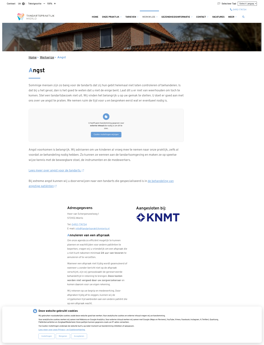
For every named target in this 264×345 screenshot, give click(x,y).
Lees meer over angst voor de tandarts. (55, 170)
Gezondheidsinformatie (175, 17)
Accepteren (79, 336)
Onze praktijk (110, 17)
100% (49, 3)
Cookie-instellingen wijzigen (106, 134)
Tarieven (130, 17)
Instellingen (46, 336)
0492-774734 (79, 224)
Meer (231, 17)
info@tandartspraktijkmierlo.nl (92, 228)
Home (95, 17)
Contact (201, 17)
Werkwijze (148, 17)
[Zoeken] (243, 17)
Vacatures (218, 17)
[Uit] (24, 4)
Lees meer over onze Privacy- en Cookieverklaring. (61, 330)
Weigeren (63, 336)
